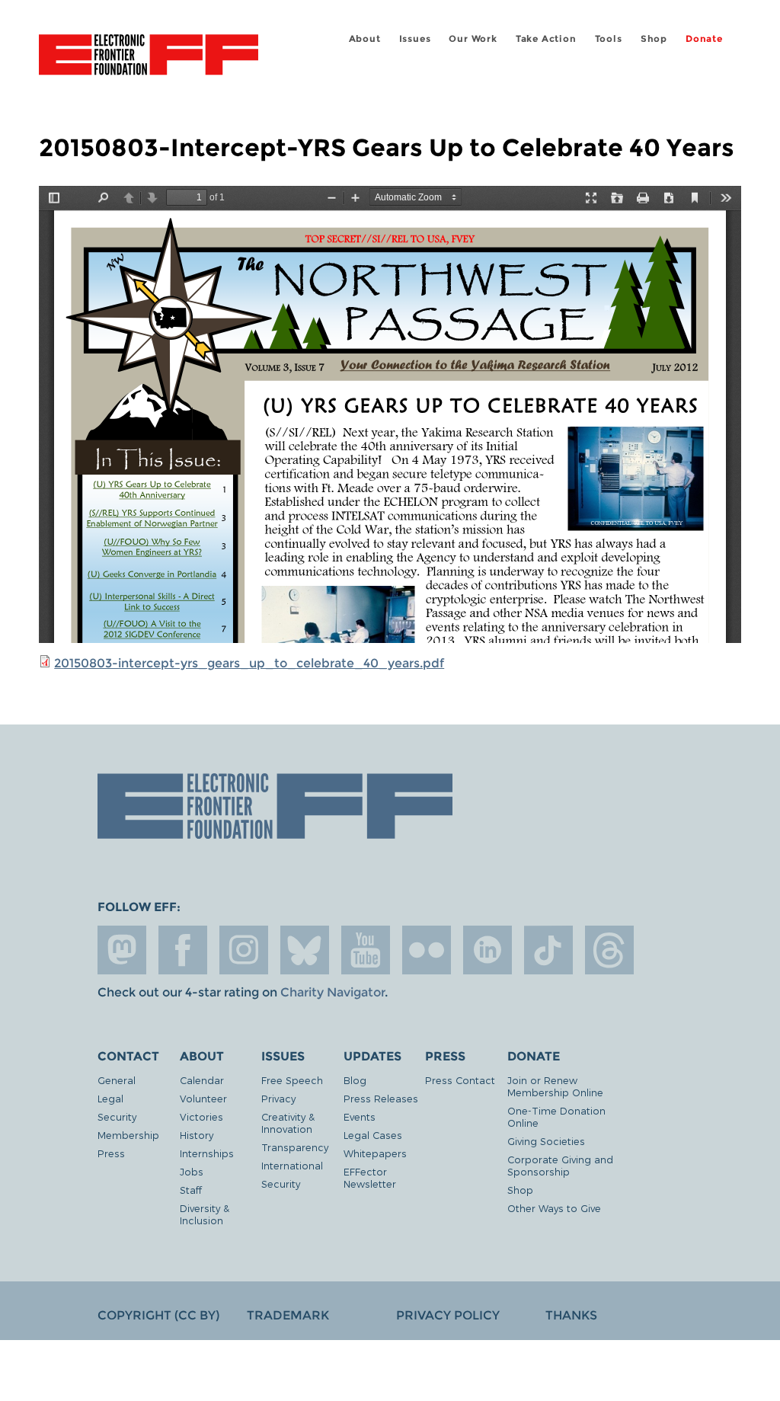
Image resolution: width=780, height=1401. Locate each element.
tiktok (548, 950)
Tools (608, 38)
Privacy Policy (448, 1315)
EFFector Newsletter (370, 1177)
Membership (128, 1134)
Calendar (202, 1080)
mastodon (122, 950)
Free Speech (292, 1080)
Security (117, 1116)
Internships (207, 1153)
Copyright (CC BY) (158, 1315)
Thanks (571, 1315)
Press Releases (381, 1098)
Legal (110, 1098)
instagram (243, 950)
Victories (201, 1116)
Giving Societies (546, 1141)
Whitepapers (375, 1153)
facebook (182, 950)
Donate (704, 38)
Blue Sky (304, 950)
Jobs (191, 1171)
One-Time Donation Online (556, 1116)
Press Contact (460, 1080)
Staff (191, 1189)
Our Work (473, 38)
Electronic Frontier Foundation (148, 57)
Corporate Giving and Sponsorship (560, 1165)
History (196, 1134)
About (365, 38)
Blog (355, 1080)
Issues (415, 38)
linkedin (487, 950)
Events (360, 1116)
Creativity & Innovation (288, 1122)
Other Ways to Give (554, 1208)
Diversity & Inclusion (204, 1214)
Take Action (546, 38)
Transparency (294, 1147)
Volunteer (203, 1098)
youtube (365, 950)
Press (111, 1153)
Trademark (288, 1315)
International (292, 1165)
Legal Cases (373, 1134)
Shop (654, 38)
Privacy (278, 1098)
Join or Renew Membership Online (555, 1086)
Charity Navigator (332, 992)
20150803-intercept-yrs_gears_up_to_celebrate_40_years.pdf (249, 663)
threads (609, 950)
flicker (426, 950)
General (117, 1080)
